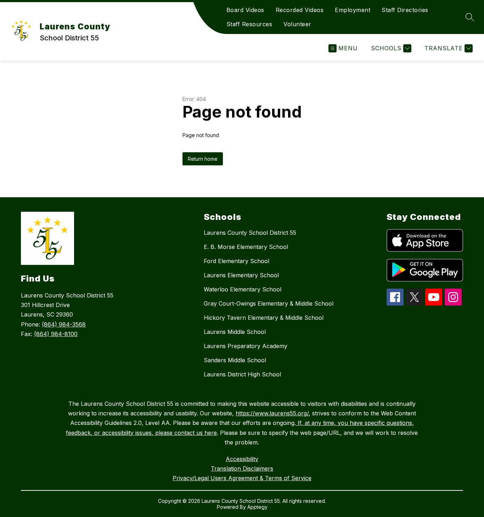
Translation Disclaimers (242, 468)
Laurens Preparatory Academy (245, 346)
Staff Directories (405, 9)
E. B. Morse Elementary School (246, 246)
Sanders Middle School (235, 360)
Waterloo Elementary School (242, 289)
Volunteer (297, 24)
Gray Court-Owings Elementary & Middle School (268, 303)
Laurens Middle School (235, 331)
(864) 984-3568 (64, 324)
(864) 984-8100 (56, 333)
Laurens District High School (242, 374)
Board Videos (245, 9)
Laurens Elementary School (241, 275)
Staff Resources (249, 24)
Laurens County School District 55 (250, 232)
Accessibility (242, 458)
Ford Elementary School (236, 261)
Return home (203, 159)
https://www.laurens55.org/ (272, 413)
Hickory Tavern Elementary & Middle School (263, 317)
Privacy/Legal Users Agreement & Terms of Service (242, 478)
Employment (352, 9)
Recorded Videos (300, 9)
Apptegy (257, 507)
